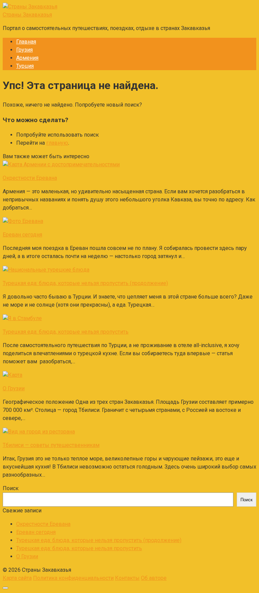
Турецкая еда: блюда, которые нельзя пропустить (79, 548)
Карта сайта (17, 578)
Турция (25, 66)
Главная (26, 41)
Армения (27, 58)
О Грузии (27, 556)
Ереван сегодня (36, 532)
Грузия (24, 50)
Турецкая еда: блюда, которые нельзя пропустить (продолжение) (98, 540)
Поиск (11, 488)
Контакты (127, 578)
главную (57, 143)
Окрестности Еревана (43, 524)
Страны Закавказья (27, 14)
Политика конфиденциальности (73, 578)
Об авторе (154, 578)
